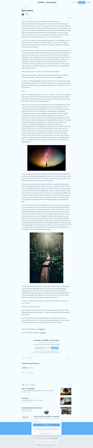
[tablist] (27, 367)
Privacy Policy (57, 429)
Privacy (44, 438)
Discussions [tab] (32, 384)
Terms (48, 438)
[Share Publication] (76, 2)
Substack (40, 445)
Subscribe (81, 2)
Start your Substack (43, 441)
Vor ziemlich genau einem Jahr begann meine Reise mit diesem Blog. (38, 390)
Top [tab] (23, 384)
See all (24, 417)
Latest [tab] (26, 384)
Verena (26, 13)
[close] (59, 410)
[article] (46, 391)
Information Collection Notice (46, 429)
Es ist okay (25, 398)
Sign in (89, 2)
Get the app (53, 441)
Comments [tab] (25, 367)
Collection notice (54, 438)
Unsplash (42, 329)
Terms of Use (53, 428)
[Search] (73, 2)
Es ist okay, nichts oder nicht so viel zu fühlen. (32, 400)
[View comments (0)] (27, 18)
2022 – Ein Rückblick (28, 389)
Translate (24, 7)
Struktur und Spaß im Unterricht (32, 408)
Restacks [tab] (31, 367)
